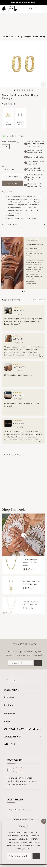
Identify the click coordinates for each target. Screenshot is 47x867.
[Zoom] (43, 83)
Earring (18, 37)
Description (7, 192)
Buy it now (12, 183)
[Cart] (37, 9)
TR (7, 680)
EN (14, 680)
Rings (7, 721)
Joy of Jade (7, 37)
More (41, 356)
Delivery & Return (9, 224)
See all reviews (39, 300)
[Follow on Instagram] (19, 770)
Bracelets (9, 697)
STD (5, 147)
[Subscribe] (36, 856)
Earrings (8, 705)
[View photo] (8, 310)
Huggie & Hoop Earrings (35, 37)
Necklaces (9, 713)
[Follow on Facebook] (10, 770)
